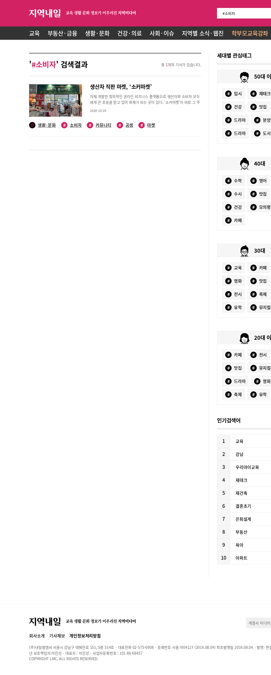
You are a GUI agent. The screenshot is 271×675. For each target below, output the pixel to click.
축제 (259, 294)
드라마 (236, 120)
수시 (234, 194)
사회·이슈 (162, 33)
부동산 (241, 532)
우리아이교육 (247, 467)
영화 (234, 281)
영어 (259, 180)
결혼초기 (243, 506)
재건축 (241, 493)
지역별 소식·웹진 (202, 33)
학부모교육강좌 (250, 33)
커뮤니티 (100, 125)
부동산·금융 (62, 33)
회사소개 (37, 635)
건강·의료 (129, 33)
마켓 (148, 125)
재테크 (241, 480)
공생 (126, 125)
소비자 (72, 125)
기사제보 (57, 635)
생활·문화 (97, 33)
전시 (234, 294)
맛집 (259, 106)
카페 (234, 220)
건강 (234, 106)
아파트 (241, 558)
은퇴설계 (243, 519)
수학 (234, 180)
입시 (234, 93)
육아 (239, 545)
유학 (234, 307)
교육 (34, 33)
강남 (239, 454)
